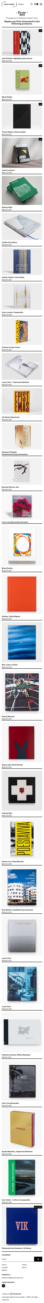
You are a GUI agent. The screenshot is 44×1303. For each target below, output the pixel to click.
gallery (4, 1270)
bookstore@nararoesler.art (12, 1278)
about (24, 1267)
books (24, 1265)
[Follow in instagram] (3, 1285)
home (4, 1265)
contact (5, 1267)
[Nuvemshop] (12, 1294)
